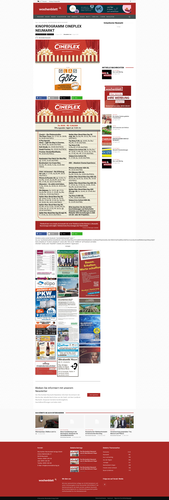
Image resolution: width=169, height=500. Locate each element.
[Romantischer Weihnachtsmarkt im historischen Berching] (97, 421)
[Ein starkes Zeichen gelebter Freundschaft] (107, 119)
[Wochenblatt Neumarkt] (37, 38)
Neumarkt (115, 114)
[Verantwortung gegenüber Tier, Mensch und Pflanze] (122, 421)
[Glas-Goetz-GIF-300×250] (68, 79)
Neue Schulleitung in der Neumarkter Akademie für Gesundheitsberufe (69, 433)
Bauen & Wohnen (39, 429)
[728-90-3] (99, 9)
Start (36, 22)
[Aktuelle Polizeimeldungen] (107, 152)
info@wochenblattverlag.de (50, 465)
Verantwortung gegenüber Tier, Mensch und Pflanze (121, 432)
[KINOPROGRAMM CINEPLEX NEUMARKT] (107, 141)
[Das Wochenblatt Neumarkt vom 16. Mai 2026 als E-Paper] (74, 461)
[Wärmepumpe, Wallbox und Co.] (47, 421)
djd (36, 433)
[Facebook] (130, 1)
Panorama (50, 34)
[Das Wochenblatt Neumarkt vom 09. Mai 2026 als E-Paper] (74, 469)
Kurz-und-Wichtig (118, 72)
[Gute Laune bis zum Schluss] (107, 130)
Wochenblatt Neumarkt (45, 37)
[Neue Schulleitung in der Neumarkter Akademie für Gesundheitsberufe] (72, 421)
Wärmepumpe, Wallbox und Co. (45, 432)
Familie (114, 125)
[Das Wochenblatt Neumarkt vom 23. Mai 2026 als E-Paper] (74, 453)
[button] (129, 17)
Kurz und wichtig (43, 22)
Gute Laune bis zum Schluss (121, 127)
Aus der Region (116, 70)
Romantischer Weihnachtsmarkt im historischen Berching (96, 432)
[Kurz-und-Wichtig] (107, 74)
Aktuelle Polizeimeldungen (120, 150)
